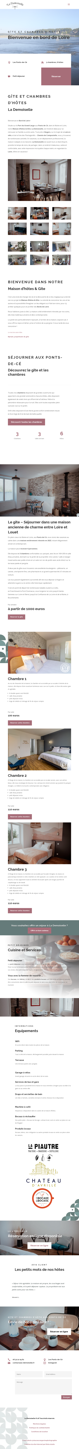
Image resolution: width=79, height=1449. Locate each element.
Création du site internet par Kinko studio (39, 1444)
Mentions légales (39, 1424)
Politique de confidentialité (39, 1428)
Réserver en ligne (39, 1245)
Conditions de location (39, 1431)
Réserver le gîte (16, 617)
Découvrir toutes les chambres (26, 422)
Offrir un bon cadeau (39, 930)
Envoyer (66, 1397)
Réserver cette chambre (20, 723)
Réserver (56, 76)
